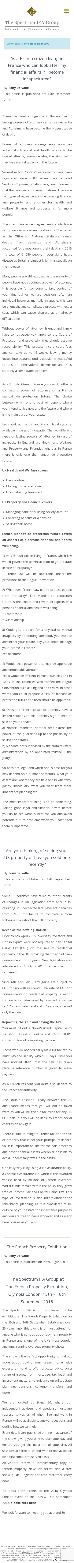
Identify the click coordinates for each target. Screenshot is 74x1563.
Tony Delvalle (18, 88)
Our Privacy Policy (59, 1560)
